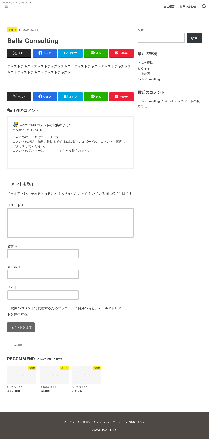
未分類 (12, 29)
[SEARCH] (204, 6)
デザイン (56, 86)
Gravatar (53, 150)
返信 (125, 160)
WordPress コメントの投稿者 (41, 125)
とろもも (144, 68)
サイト (12, 287)
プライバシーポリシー (109, 422)
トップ (71, 422)
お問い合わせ (188, 6)
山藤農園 (144, 73)
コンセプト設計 (35, 86)
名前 (12, 245)
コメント (15, 204)
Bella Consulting (149, 79)
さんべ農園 (145, 62)
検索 (141, 30)
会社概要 (169, 6)
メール (13, 266)
